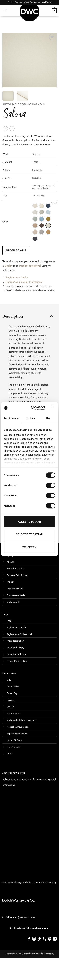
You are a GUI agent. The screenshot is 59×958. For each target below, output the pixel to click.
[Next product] (5, 128)
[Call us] (44, 939)
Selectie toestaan (29, 534)
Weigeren (29, 547)
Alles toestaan (29, 521)
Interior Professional (30, 266)
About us (11, 561)
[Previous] (8, 60)
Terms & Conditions (16, 654)
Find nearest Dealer (16, 595)
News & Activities (15, 568)
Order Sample (16, 250)
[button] (4, 11)
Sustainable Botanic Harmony (24, 104)
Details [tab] (31, 418)
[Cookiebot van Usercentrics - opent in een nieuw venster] (33, 408)
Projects (10, 581)
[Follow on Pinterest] (49, 939)
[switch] (47, 485)
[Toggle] (51, 316)
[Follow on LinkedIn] (55, 939)
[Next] (51, 60)
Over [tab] (48, 418)
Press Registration (15, 640)
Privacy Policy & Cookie (18, 661)
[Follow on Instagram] (34, 939)
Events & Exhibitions (17, 575)
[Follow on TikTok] (39, 939)
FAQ (9, 621)
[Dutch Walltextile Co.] (29, 13)
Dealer (8, 266)
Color (5, 221)
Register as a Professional (19, 634)
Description (12, 316)
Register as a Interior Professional (24, 282)
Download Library (15, 647)
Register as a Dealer (17, 277)
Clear (54, 203)
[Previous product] (11, 128)
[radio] (35, 205)
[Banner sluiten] (53, 408)
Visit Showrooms (15, 588)
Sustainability (13, 602)
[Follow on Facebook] (29, 939)
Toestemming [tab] (11, 418)
